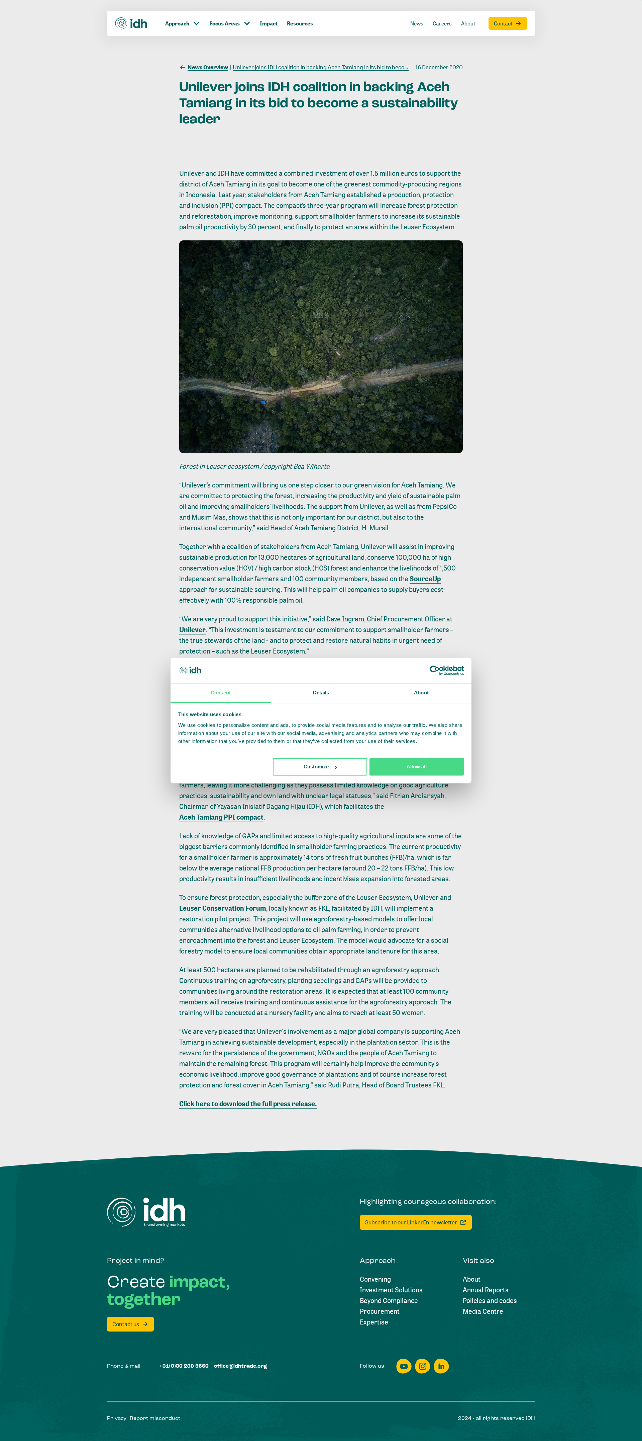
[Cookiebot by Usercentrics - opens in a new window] (435, 671)
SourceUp (425, 578)
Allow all (417, 767)
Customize (316, 767)
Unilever (192, 629)
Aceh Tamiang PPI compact (221, 817)
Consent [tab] (221, 692)
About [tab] (421, 692)
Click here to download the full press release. (248, 1103)
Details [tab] (321, 692)
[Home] (131, 23)
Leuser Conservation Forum (222, 908)
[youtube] (404, 1366)
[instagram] (423, 1366)
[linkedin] (441, 1366)
